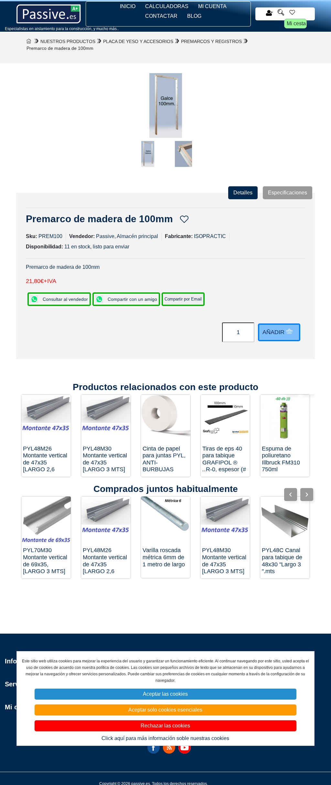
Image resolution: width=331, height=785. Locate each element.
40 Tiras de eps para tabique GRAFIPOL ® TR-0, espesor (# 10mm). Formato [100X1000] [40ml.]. (224, 459)
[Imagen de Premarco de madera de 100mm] (148, 157)
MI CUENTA (212, 6)
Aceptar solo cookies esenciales (165, 710)
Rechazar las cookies (165, 725)
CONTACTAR (161, 16)
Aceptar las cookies (165, 694)
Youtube (184, 747)
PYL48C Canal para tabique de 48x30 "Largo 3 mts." (282, 560)
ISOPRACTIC (210, 236)
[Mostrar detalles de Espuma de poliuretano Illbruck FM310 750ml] (285, 419)
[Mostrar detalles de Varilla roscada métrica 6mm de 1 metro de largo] (165, 521)
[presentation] (306, 494)
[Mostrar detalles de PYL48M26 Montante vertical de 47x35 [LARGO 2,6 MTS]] (46, 419)
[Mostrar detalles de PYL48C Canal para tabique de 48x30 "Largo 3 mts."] (285, 521)
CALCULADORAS (166, 6)
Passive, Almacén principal (127, 236)
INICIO (127, 6)
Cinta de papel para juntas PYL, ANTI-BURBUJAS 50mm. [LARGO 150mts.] (164, 459)
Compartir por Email (183, 299)
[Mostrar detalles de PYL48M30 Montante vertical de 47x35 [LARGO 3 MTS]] (106, 419)
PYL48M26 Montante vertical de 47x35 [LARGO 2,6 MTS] (45, 459)
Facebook (153, 747)
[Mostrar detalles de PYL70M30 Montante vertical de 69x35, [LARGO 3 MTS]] (46, 521)
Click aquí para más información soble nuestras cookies (165, 738)
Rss (169, 747)
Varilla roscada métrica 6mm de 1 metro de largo (164, 557)
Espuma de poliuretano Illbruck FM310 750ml (281, 459)
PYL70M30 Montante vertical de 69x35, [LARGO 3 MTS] (45, 560)
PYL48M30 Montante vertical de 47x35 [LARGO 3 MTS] (105, 459)
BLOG (194, 16)
